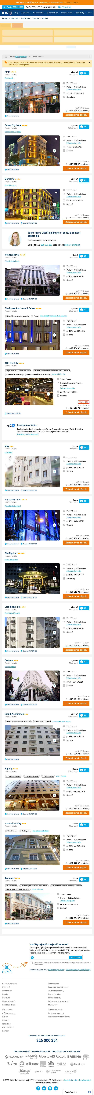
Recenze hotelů (8, 1001)
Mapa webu (52, 1005)
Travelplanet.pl (85, 1080)
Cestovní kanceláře (10, 984)
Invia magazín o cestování (58, 1001)
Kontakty (5, 1031)
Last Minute (25, 18)
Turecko (36, 18)
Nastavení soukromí (56, 1013)
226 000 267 (46, 245)
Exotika (5, 994)
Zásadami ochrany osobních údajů (78, 970)
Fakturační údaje (54, 994)
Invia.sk (67, 1080)
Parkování (6, 998)
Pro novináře (7, 1010)
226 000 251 (47, 1040)
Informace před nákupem (58, 987)
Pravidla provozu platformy (59, 1017)
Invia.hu (74, 1080)
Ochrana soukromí (55, 1010)
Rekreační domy (8, 1005)
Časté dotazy (53, 984)
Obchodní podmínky (56, 991)
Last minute (7, 991)
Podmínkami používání (56, 970)
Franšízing (6, 1024)
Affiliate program (8, 1013)
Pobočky (5, 1020)
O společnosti (8, 1027)
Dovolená (15, 18)
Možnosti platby (54, 998)
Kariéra (5, 1017)
